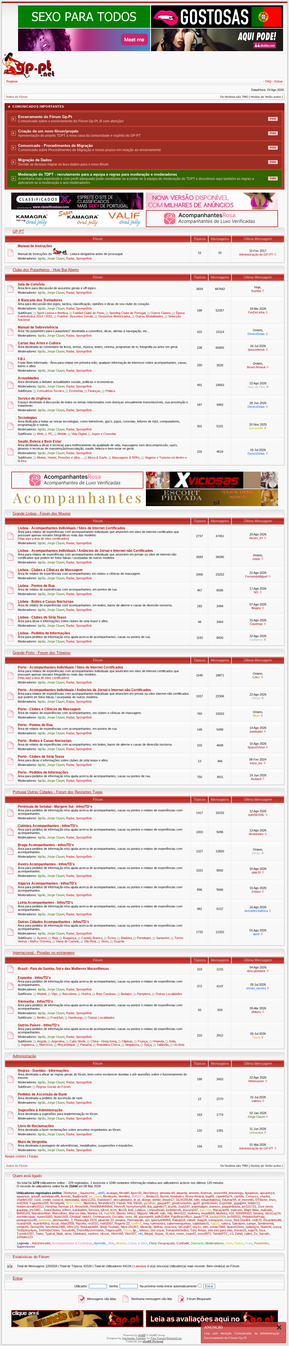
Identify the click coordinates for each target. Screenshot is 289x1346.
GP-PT (18, 231)
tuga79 (252, 1230)
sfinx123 (72, 1227)
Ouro (229, 1243)
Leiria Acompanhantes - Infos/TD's (45, 903)
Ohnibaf (75, 1216)
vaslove (93, 1233)
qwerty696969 (160, 1220)
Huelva (86, 994)
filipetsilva (90, 1203)
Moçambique (66, 1044)
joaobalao (256, 731)
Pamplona (143, 994)
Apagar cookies (15, 1156)
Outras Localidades (169, 994)
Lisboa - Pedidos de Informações (44, 633)
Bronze (121, 1243)
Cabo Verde (77, 1041)
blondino (124, 1196)
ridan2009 (67, 1223)
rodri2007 (106, 1223)
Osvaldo (118, 1216)
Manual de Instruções (35, 246)
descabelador (256, 971)
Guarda (119, 941)
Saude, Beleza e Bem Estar (40, 441)
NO (256, 592)
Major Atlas (251, 1210)
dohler (156, 1199)
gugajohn (240, 1203)
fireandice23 (106, 1203)
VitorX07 (130, 1233)
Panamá (85, 1044)
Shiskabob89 (89, 1227)
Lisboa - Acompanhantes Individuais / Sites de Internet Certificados (71, 528)
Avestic (66, 1196)
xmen (180, 1233)
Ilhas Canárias (106, 994)
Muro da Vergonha (32, 1142)
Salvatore (238, 1223)
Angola (41, 1041)
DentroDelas (256, 334)
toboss (144, 1230)
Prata (248, 1243)
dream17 (168, 1199)
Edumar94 (229, 1199)
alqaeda (181, 1193)
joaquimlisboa (231, 1206)
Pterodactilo (135, 1220)
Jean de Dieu (256, 387)
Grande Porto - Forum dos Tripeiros (42, 653)
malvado (266, 1210)
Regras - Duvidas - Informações (43, 1071)
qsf (147, 1220)
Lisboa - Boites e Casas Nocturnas (46, 602)
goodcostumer (181, 1203)
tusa (262, 1230)
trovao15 (240, 1230)
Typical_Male (54, 1233)
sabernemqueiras (179, 1223)
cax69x (239, 1196)
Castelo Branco (91, 938)
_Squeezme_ (87, 1193)
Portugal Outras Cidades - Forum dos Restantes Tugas (58, 792)
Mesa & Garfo (97, 457)
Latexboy (140, 1266)
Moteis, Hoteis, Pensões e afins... (60, 457)
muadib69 (207, 1213)
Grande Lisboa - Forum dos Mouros (42, 513)
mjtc (163, 1213)
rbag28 (202, 1220)
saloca (225, 1223)
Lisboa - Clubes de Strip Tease (42, 617)
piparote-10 (106, 1220)
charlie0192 (24, 1199)
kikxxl (105, 1210)
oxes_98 (131, 1216)
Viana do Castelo (67, 941)
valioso (256, 1101)
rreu (146, 1223)
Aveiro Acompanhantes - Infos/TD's (46, 864)
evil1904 (22, 1203)
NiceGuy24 (273, 1213)
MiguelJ (142, 1213)
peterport (45, 1220)
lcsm (113, 1210)
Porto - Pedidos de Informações (43, 772)
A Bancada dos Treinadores (40, 300)
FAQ (268, 81)
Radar (70, 258)
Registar (12, 81)
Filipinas (127, 1041)
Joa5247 (184, 1206)
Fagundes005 (39, 1203)
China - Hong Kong (104, 1041)
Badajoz (126, 994)
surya (277, 1227)
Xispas (159, 1233)
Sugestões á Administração (40, 1110)
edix (197, 1199)
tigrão (41, 258)
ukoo (68, 1233)
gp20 (196, 1203)
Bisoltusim (110, 1196)
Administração (24, 1056)
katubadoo (80, 1210)
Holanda (158, 1041)
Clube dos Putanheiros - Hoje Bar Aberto (46, 270)
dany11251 (88, 1199)
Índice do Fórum (16, 96)
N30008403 (243, 1213)
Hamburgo (75, 1017)
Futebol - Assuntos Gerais (75, 316)
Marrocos (45, 1044)
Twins (39, 1233)
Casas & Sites (137, 1243)
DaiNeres (256, 639)
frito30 (137, 1203)
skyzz (196, 1227)
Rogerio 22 (122, 1223)
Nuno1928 (61, 1216)
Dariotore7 (104, 1199)
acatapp (111, 1193)
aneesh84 (220, 1193)
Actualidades (28, 378)
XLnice (170, 1233)
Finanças (94, 391)
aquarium (23, 1196)
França (143, 1041)
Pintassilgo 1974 (85, 1220)
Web (40, 433)
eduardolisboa (210, 1199)
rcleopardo (215, 1220)
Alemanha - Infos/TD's (35, 1001)
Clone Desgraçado (162, 1243)
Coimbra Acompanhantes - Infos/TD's (48, 826)
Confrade (182, 1243)
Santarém (162, 938)
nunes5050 (44, 1216)
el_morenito (246, 1199)
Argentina (57, 1041)
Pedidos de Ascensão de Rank (42, 1094)
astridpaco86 (50, 1196)
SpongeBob (84, 258)
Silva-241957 (129, 1227)
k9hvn (66, 1210)
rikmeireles (256, 834)
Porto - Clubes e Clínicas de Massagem (49, 709)
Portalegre (144, 938)
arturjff (35, 1196)
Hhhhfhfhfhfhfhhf (101, 1206)
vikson (104, 1233)
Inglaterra (27, 1044)
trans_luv (256, 763)
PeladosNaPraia (253, 1216)
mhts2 (131, 1213)
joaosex (214, 1206)
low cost (205, 1210)
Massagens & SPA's (126, 457)
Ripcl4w (81, 1223)
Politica (110, 391)
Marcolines (59, 1213)
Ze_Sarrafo (261, 1233)
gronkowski (209, 1203)
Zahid (238, 1233)
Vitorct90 (117, 1233)
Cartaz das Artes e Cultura (39, 343)
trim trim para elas (220, 1230)
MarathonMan (41, 1213)
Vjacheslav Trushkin (134, 1338)
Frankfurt (57, 1017)
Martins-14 (94, 1213)
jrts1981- (36, 1210)
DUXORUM (184, 1199)
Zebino (256, 891)
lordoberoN (173, 1210)
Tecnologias (27, 418)
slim (205, 1227)
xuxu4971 (204, 1233)
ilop (149, 1206)
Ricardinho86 (272, 1220)
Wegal (148, 1233)
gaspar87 (163, 1203)
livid (130, 1210)
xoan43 (191, 1233)
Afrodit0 (124, 1193)
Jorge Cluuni (55, 258)
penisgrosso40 (27, 1220)
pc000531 (234, 1216)
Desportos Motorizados (114, 316)
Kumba (256, 291)
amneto (194, 1193)
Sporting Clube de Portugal (127, 313)
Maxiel (121, 1213)
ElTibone (261, 1199)
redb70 (257, 1220)
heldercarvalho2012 (30, 1206)
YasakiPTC (220, 1233)
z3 (231, 1233)
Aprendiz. (100, 1243)
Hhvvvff (119, 1206)
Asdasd (256, 779)
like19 (122, 1210)
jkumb (172, 1206)
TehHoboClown (49, 1230)
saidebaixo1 (200, 1223)
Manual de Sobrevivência (38, 327)
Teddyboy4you (27, 1230)
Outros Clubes (161, 313)
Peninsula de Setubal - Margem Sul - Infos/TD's (55, 807)
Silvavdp (146, 1227)
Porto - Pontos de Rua (35, 725)
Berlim (41, 1017)
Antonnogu (236, 1193)
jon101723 (249, 1206)
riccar (55, 1223)
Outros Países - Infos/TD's (39, 1025)
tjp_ (135, 1230)
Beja (55, 938)
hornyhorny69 (136, 1206)
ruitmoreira (157, 1223)
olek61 (86, 1216)
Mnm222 (180, 1213)
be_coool (95, 1196)
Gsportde (225, 1203)
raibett (191, 1220)
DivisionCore (174, 1338)
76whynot (69, 1193)
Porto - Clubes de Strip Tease (41, 757)
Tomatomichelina (177, 1230)
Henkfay (51, 1206)
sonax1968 (217, 1227)
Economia (76, 391)
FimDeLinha (256, 312)
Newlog (258, 1213)
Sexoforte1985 (55, 1227)
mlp (169, 1213)
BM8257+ (138, 1196)
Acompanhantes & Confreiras (72, 1243)
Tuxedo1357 (25, 1233)
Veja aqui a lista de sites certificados (43, 538)
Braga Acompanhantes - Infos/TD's (46, 845)
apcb (256, 934)
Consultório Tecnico (50, 391)
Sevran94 (36, 1227)
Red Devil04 (242, 1220)
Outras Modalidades (149, 316)
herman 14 (65, 1206)
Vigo (54, 994)
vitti (140, 1233)
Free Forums (158, 1338)
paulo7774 (201, 1216)
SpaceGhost (256, 747)
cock (37, 1199)
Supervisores (26, 1246)
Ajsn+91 (136, 1193)
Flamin (121, 1203)
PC (50, 433)
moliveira (193, 1213)
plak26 (256, 872)
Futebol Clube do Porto (88, 313)
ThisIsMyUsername (90, 1230)
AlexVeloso (150, 1193)
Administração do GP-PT (256, 254)
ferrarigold (57, 1203)
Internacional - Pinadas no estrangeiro (44, 953)
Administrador (41, 1243)
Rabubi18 (178, 1220)
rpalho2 (136, 1223)
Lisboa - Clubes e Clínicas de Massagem (50, 570)
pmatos (120, 1220)
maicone (236, 1210)
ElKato (256, 698)
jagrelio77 (160, 1206)
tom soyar (157, 1230)
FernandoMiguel (256, 576)
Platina (238, 1243)
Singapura (132, 1044)
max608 (109, 1213)
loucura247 (190, 1210)
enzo (272, 1199)
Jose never (265, 1206)
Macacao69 (221, 1210)
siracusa (170, 1227)
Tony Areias (198, 1230)
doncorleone (256, 349)
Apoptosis (251, 1193)
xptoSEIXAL (256, 814)
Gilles (256, 677)
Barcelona (69, 994)
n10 (231, 1213)
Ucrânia (179, 1044)
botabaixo (177, 1196)
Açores (42, 938)
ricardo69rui (41, 1223)
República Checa (108, 1044)
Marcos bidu (77, 1213)
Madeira (126, 938)
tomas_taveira (256, 988)
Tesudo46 (68, 1230)
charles (265, 1196)
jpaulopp (22, 1210)
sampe (251, 1223)
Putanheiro (261, 1243)
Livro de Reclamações (36, 1126)
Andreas (206, 1193)
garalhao (150, 1203)
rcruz (228, 1220)
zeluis (256, 559)
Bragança (69, 938)
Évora (112, 938)
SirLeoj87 (184, 1227)
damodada (72, 1199)
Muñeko (221, 1213)
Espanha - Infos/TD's (34, 978)
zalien (248, 1233)
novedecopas (26, 1216)
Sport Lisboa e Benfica (52, 313)
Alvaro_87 (256, 538)
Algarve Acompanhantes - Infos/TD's (47, 883)
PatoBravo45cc (181, 1216)
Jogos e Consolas (103, 433)
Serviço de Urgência (34, 398)
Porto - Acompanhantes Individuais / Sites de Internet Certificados (70, 667)
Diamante (197, 1243)
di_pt (136, 1199)
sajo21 (215, 1223)
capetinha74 (224, 1196)
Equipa (33, 1156)
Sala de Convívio (31, 284)
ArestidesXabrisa (256, 910)
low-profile (256, 428)
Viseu (105, 941)
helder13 (254, 1203)
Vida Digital (78, 433)
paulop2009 (217, 1216)
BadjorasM (80, 1196)
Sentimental (265, 1223)
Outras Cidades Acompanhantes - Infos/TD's (53, 922)
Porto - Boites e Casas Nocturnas (45, 741)
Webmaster (256, 1081)
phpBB (142, 1335)
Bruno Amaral (256, 367)
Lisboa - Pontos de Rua (36, 586)
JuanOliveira (52, 1210)
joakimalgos (200, 1206)
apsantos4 (267, 1193)
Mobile (62, 433)
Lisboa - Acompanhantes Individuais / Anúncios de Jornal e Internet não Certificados (85, 551)
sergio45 (23, 1227)
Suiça (148, 1044)
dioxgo (146, 1199)
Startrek (266, 1227)
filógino (256, 608)
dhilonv (256, 1012)
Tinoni (256, 1037)
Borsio (164, 1196)
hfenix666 (81, 1206)
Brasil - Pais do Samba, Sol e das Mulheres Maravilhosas (63, 969)
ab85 (101, 1193)
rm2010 (93, 1223)
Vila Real (90, 941)
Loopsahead (155, 1210)
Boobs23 (152, 1196)
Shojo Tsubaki (109, 1227)
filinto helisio (74, 1203)
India (172, 1041)
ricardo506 (24, 1223)
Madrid (41, 994)
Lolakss (140, 1210)
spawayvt (252, 1227)
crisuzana (256, 1132)
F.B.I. (21, 359)
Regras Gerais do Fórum (53, 1086)
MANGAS (23, 1213)
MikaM (153, 1213)
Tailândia (162, 1044)
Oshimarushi (101, 1216)
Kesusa (94, 1210)
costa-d (57, 1199)
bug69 (209, 1196)
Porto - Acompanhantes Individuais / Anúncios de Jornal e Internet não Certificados (84, 690)
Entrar (278, 81)
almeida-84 (167, 1193)
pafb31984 (162, 1216)
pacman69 (146, 1216)
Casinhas (256, 624)
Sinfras (158, 1227)
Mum (256, 715)
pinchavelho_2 (63, 1220)
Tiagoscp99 (113, 1230)
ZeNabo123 (25, 1237)
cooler (47, 1199)
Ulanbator (79, 1233)
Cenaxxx (252, 1196)
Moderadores (214, 1243)
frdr (129, 1203)
